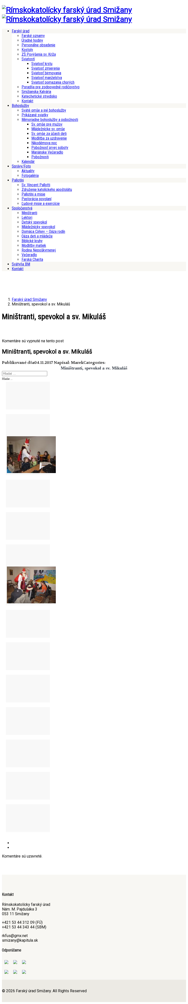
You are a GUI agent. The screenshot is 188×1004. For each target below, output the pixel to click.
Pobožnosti (40, 157)
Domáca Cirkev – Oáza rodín (43, 231)
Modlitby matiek (34, 245)
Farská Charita (32, 259)
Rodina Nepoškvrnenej (39, 250)
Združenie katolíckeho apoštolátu (47, 189)
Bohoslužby (20, 105)
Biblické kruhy (32, 240)
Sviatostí (28, 59)
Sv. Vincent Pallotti (36, 185)
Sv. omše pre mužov (46, 124)
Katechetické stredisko (39, 96)
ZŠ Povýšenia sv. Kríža (39, 54)
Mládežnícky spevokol (38, 227)
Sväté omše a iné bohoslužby (44, 110)
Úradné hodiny (32, 40)
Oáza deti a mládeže (37, 236)
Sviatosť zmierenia (45, 68)
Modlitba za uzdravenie (49, 138)
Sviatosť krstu (41, 63)
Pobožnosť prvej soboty (49, 147)
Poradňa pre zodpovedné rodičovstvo (51, 87)
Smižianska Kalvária (36, 91)
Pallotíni (18, 180)
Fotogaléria (30, 175)
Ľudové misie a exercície (41, 203)
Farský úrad (20, 31)
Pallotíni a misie (33, 194)
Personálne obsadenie (38, 45)
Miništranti (29, 213)
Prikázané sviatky (35, 115)
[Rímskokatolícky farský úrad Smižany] (67, 9)
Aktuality (28, 171)
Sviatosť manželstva (46, 77)
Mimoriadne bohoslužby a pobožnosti (50, 119)
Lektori (27, 217)
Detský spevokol (34, 222)
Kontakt (27, 101)
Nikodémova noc (44, 143)
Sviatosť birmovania (46, 73)
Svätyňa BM (21, 264)
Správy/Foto (21, 166)
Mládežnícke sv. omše (48, 129)
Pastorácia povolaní (36, 199)
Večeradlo (29, 254)
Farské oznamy (33, 35)
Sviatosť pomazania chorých (52, 82)
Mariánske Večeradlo (47, 152)
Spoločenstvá (22, 208)
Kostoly (27, 49)
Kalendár (28, 161)
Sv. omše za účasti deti (49, 133)
